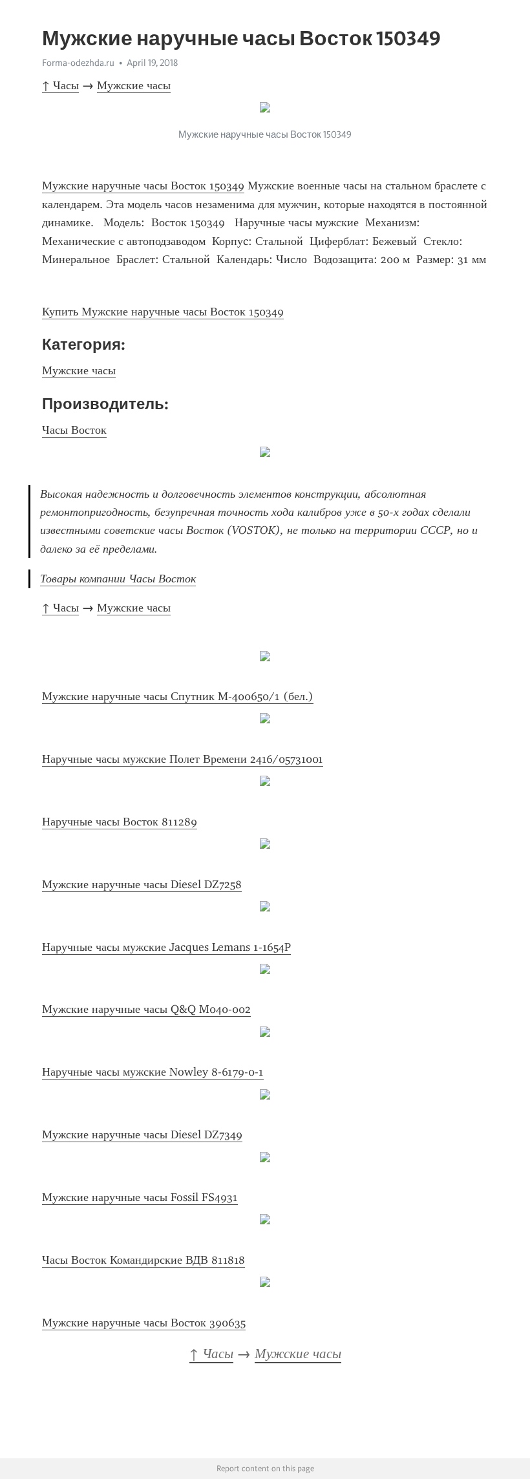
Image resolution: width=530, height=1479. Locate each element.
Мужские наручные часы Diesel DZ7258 (142, 884)
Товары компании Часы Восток (118, 578)
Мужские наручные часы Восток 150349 (143, 185)
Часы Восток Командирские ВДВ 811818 (143, 1260)
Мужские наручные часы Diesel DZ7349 (142, 1134)
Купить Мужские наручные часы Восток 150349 (163, 311)
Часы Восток (74, 430)
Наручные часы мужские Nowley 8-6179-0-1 (153, 1072)
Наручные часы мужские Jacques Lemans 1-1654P (166, 947)
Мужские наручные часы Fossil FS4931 (140, 1197)
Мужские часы (134, 85)
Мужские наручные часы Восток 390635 (144, 1322)
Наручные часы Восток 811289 (119, 821)
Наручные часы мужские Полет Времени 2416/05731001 (182, 759)
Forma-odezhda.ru (78, 63)
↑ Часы (60, 85)
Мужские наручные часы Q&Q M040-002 (146, 1009)
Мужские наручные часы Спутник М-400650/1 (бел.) (177, 696)
